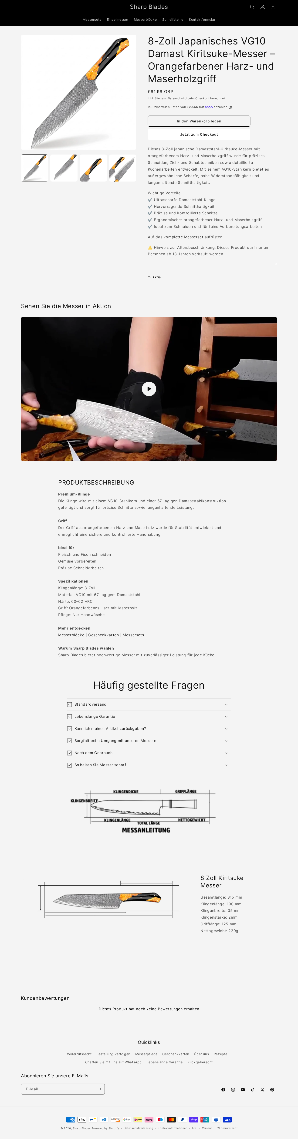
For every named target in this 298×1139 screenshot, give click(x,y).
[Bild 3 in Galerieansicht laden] (93, 168)
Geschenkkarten (103, 635)
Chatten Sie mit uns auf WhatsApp (113, 1062)
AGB (194, 1128)
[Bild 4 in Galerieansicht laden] (122, 168)
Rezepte (220, 1054)
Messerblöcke (71, 635)
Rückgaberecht (200, 1062)
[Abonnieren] (99, 1089)
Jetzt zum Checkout (199, 134)
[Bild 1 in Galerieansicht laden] (34, 168)
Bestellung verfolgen (113, 1054)
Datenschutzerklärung (138, 1128)
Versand (174, 98)
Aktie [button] (156, 277)
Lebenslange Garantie (165, 1062)
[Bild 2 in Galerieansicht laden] (63, 168)
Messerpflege (146, 1054)
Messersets (133, 635)
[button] (252, 7)
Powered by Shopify (105, 1128)
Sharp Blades (82, 1128)
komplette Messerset (183, 237)
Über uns (201, 1054)
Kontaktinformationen (172, 1128)
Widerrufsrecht (79, 1054)
